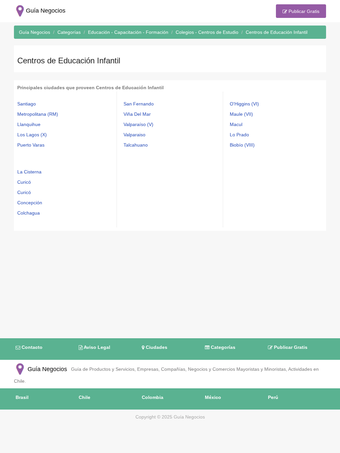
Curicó (24, 182)
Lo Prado (239, 134)
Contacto (31, 347)
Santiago (26, 103)
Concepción (29, 202)
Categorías (222, 347)
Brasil (22, 397)
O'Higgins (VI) (244, 103)
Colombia (152, 397)
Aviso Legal (96, 347)
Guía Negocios (46, 369)
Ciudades (155, 347)
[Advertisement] (170, 280)
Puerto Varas (30, 145)
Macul (236, 124)
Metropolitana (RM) (37, 114)
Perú (273, 397)
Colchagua (28, 213)
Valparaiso (134, 134)
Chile (84, 397)
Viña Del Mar (137, 114)
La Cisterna (29, 171)
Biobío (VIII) (242, 145)
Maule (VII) (241, 114)
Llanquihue (29, 124)
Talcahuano (136, 145)
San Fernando (139, 103)
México (213, 397)
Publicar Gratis (303, 11)
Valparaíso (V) (138, 124)
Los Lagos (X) (32, 134)
